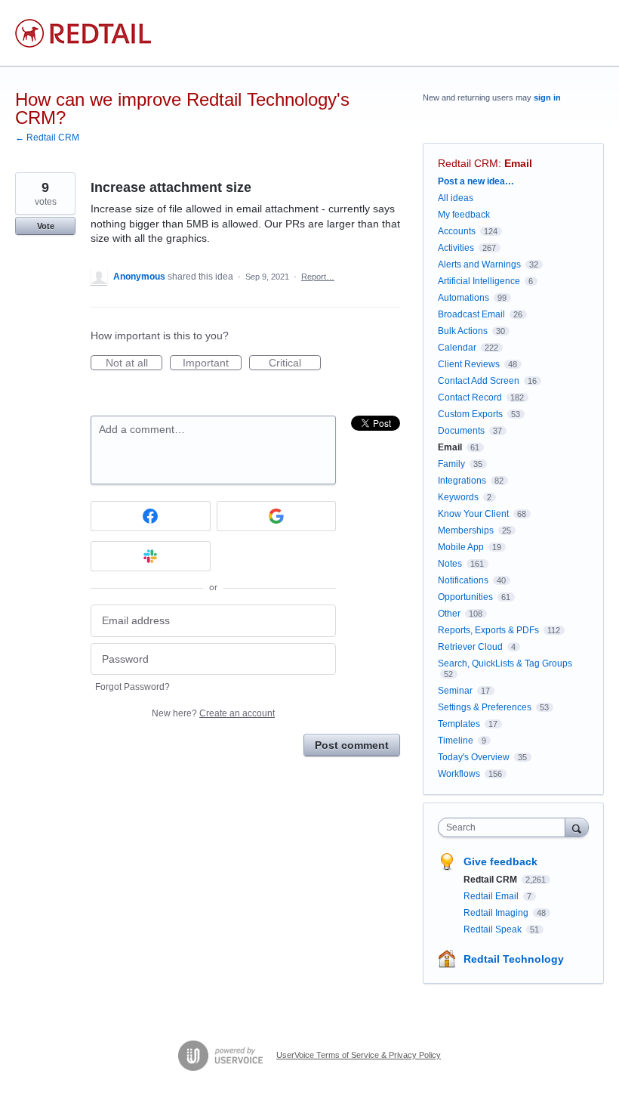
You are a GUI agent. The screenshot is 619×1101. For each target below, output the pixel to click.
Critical (295, 363)
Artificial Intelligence (479, 281)
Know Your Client (473, 514)
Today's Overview (474, 757)
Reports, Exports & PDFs (488, 630)
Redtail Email (492, 896)
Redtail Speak (493, 929)
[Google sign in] (277, 516)
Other (449, 613)
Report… (317, 276)
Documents (461, 430)
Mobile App (461, 547)
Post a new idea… (476, 181)
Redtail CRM (468, 163)
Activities (456, 248)
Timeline (455, 740)
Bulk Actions (463, 331)
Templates (459, 724)
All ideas (455, 198)
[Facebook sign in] (151, 516)
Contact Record (470, 397)
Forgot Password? (132, 687)
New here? (213, 713)
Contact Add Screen (478, 381)
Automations (463, 297)
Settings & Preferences (484, 707)
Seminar (455, 690)
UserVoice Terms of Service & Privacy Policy (358, 1054)
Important (212, 363)
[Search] (577, 827)
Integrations (462, 480)
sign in (547, 97)
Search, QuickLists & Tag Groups (505, 663)
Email (518, 163)
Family (451, 464)
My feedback (464, 214)
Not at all (134, 363)
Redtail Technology (513, 959)
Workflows (459, 774)
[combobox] (505, 827)
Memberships (466, 530)
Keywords (458, 497)
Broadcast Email (471, 314)
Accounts (457, 231)
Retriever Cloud (470, 647)
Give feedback (500, 861)
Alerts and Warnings (479, 264)
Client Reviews (469, 364)
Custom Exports (470, 414)
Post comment (352, 745)
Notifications (463, 580)
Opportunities (465, 597)
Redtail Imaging (497, 913)
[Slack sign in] (151, 556)
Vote (45, 225)
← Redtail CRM (47, 137)
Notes (450, 563)
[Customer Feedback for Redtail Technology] (83, 33)
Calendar (457, 347)
